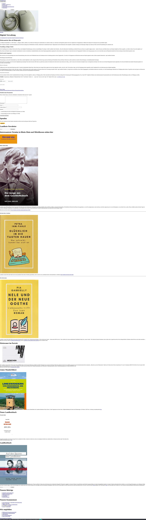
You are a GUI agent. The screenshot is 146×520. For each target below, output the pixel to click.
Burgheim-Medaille (5, 496)
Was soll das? (4, 7)
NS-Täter (7, 503)
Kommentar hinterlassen (19, 37)
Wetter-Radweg (5, 514)
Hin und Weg (4, 5)
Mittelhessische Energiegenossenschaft (9, 512)
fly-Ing (3, 506)
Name (1, 105)
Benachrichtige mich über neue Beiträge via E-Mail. (10, 113)
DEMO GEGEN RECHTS (7, 493)
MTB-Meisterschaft (5, 494)
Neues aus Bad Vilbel (6, 516)
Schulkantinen (6, 90)
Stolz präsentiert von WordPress (5, 518)
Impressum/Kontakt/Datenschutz (8, 6)
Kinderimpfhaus (18, 90)
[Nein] (41, 519)
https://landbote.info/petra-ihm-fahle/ (67, 274)
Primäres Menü (2, 1)
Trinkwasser (8, 506)
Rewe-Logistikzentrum (13, 504)
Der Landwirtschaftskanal (7, 515)
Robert (3, 503)
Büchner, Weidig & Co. (6, 4)
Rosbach (9, 505)
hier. (101, 409)
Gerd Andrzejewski (5, 502)
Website (1, 109)
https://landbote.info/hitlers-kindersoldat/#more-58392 (20, 209)
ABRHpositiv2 (5, 504)
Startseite (4, 3)
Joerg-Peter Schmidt (11, 37)
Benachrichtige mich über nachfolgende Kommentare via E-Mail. (13, 111)
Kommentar (2, 103)
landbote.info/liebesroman (15, 340)
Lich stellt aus (4, 495)
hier (11, 440)
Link (64, 76)
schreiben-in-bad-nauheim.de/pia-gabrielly (31, 340)
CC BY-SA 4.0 (60, 76)
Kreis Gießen (2, 89)
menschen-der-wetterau (15, 367)
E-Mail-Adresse (3, 107)
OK (40, 519)
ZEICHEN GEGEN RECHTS (8, 492)
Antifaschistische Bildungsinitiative (8, 513)
